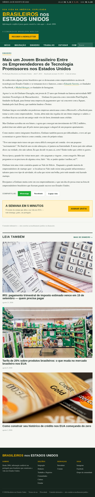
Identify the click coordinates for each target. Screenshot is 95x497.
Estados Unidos (25, 16)
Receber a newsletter (24, 36)
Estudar (63, 45)
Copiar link (53, 193)
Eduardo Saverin (71, 83)
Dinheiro (35, 45)
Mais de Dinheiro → (83, 237)
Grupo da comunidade (84, 472)
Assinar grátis (79, 208)
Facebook (38, 193)
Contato (60, 469)
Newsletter (61, 465)
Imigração (20, 45)
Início (7, 45)
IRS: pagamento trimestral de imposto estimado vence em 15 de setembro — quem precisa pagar (43, 297)
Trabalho (49, 45)
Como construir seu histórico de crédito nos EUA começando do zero (46, 426)
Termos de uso (33, 492)
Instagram (80, 465)
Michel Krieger (22, 87)
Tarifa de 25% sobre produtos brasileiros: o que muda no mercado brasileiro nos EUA (44, 362)
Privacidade (43, 492)
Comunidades (42, 476)
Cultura (40, 479)
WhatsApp (24, 193)
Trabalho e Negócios (45, 472)
